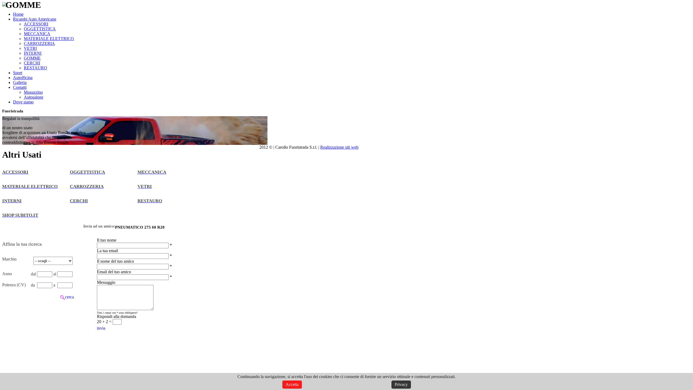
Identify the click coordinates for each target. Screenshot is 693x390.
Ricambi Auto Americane (34, 19)
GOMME (32, 58)
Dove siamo (23, 102)
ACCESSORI (36, 24)
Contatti (20, 87)
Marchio (9, 259)
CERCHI (32, 63)
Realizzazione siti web (339, 147)
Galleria (20, 82)
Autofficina (22, 77)
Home (18, 14)
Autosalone (33, 97)
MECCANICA (37, 33)
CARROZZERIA (39, 43)
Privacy (401, 384)
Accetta (292, 384)
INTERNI (32, 53)
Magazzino (33, 92)
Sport (17, 72)
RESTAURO (35, 68)
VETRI (30, 48)
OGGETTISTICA (40, 29)
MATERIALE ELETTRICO (49, 38)
